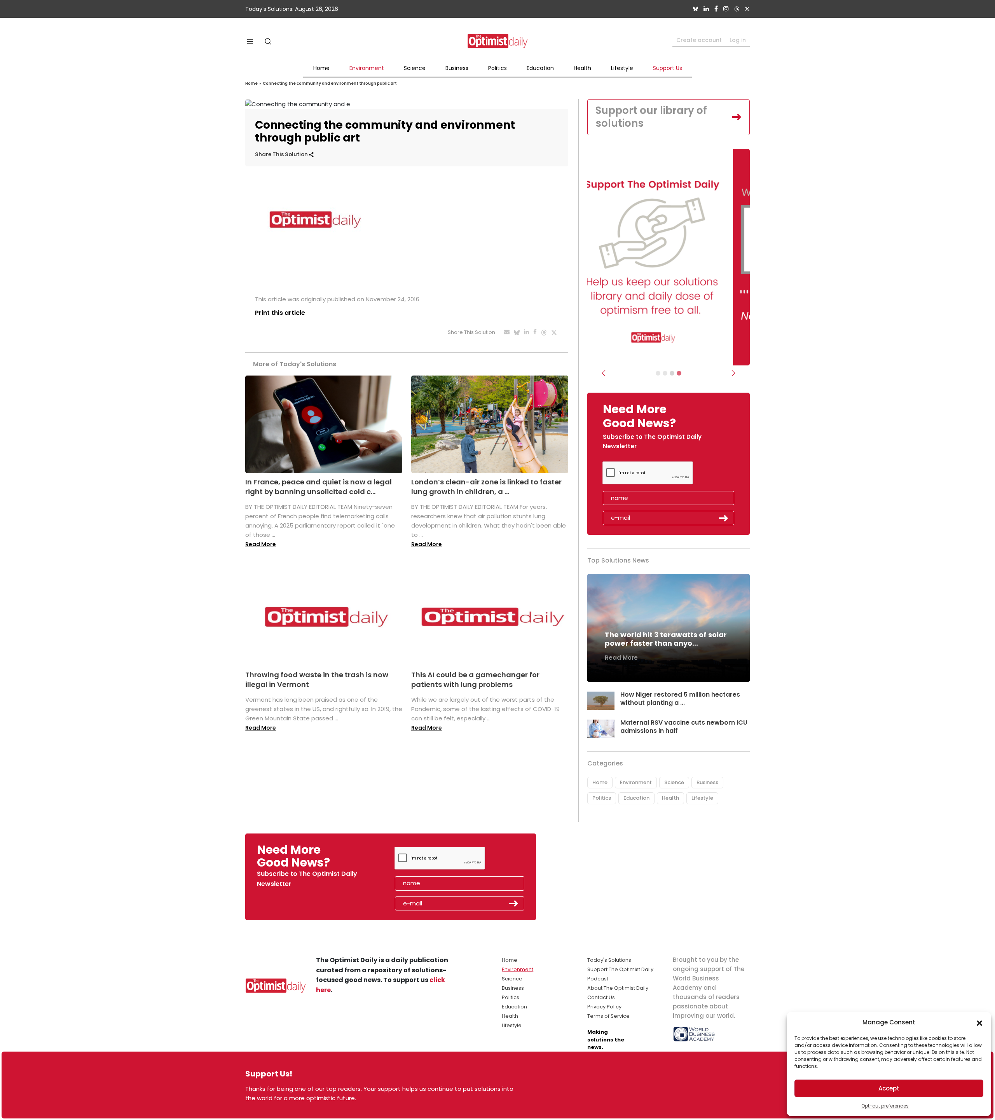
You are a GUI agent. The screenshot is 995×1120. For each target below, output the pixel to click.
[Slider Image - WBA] (665, 373)
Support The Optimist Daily (620, 969)
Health (582, 68)
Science (415, 68)
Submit (723, 518)
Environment (366, 68)
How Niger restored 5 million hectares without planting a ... (680, 698)
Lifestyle (622, 68)
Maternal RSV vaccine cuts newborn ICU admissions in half (683, 726)
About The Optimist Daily (617, 988)
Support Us (667, 68)
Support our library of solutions (651, 117)
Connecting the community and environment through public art (330, 83)
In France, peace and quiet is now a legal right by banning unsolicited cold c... (318, 486)
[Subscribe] (658, 373)
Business (456, 68)
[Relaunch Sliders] (679, 373)
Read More (260, 544)
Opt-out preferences (885, 1106)
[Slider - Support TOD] (672, 373)
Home (321, 68)
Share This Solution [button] (282, 154)
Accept (888, 1088)
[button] (979, 1022)
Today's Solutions (609, 960)
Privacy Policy (604, 1006)
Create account (699, 40)
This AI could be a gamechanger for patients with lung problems (475, 679)
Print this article (280, 312)
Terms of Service (608, 1016)
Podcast (597, 978)
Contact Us (601, 997)
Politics (497, 68)
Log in (738, 40)
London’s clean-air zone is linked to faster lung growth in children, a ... (486, 486)
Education (540, 68)
